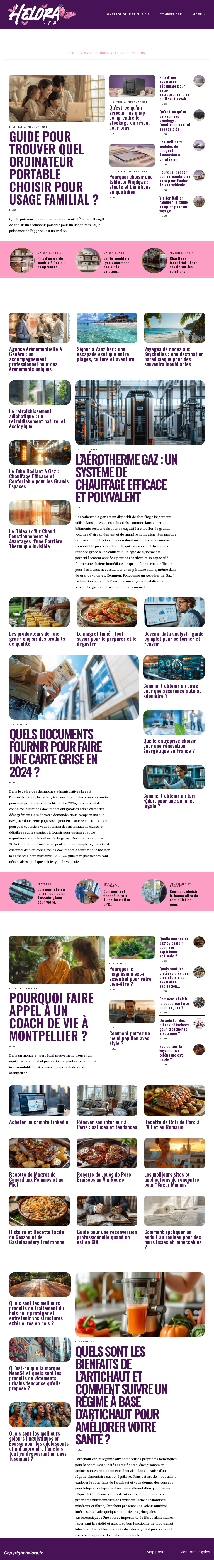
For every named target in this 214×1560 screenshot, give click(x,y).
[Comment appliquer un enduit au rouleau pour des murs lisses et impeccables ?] (174, 1211)
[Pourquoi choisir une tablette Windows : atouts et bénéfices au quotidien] (132, 155)
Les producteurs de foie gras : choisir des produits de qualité (37, 638)
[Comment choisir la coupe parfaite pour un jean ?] (199, 1002)
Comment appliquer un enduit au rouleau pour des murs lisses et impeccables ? (172, 1239)
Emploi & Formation (111, 885)
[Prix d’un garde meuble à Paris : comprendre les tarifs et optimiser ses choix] (22, 260)
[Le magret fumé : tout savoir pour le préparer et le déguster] (107, 612)
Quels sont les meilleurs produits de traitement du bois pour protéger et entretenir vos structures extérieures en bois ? (36, 1313)
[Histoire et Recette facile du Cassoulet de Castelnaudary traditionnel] (39, 1211)
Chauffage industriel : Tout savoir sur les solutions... (183, 264)
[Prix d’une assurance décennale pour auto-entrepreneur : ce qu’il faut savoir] (199, 81)
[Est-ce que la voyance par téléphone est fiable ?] (199, 1049)
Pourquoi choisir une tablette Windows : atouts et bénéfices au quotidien (131, 184)
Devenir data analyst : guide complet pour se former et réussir (173, 638)
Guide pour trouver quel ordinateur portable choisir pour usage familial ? (54, 167)
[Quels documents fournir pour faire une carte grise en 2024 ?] (74, 687)
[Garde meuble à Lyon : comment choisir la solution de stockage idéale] (88, 260)
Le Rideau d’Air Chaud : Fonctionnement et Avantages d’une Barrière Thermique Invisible (35, 538)
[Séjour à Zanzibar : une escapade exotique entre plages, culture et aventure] (107, 328)
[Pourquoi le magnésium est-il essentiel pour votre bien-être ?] (132, 947)
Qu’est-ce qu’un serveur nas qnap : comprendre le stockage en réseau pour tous (130, 117)
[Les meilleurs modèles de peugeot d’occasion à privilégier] (199, 145)
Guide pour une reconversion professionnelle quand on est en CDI (107, 1236)
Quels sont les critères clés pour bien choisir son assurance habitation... (174, 977)
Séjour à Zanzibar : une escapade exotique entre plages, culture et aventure (105, 354)
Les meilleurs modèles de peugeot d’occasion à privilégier (170, 150)
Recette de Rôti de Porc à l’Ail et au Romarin (172, 1124)
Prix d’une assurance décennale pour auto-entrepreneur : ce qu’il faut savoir (174, 88)
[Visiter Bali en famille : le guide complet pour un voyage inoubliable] (199, 201)
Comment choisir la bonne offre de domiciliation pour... (184, 897)
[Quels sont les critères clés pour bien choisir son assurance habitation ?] (199, 972)
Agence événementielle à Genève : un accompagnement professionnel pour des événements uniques (35, 359)
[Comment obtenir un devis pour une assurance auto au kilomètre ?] (174, 667)
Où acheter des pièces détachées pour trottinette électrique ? (174, 1026)
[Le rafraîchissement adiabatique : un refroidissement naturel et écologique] (40, 392)
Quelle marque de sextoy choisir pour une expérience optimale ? (174, 947)
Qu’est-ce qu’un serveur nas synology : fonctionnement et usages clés (175, 120)
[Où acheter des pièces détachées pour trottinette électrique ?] (199, 1023)
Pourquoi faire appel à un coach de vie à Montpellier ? (51, 1016)
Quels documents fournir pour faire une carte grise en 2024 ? (55, 752)
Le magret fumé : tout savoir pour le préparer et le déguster (107, 638)
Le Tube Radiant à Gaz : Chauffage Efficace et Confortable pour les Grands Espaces (39, 478)
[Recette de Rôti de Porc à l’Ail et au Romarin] (174, 1100)
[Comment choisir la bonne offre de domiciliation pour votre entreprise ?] (154, 891)
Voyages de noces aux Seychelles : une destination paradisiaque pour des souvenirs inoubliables (174, 356)
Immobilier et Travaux (180, 885)
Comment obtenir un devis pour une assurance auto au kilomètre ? (172, 690)
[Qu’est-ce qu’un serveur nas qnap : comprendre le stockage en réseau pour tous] (132, 86)
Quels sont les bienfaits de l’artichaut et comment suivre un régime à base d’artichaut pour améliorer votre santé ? (121, 1394)
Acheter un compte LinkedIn (38, 1121)
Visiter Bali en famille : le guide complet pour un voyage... (173, 204)
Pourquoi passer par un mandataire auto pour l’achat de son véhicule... (174, 178)
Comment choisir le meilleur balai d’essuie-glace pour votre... (51, 895)
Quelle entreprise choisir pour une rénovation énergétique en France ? (169, 745)
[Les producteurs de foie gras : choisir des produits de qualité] (39, 612)
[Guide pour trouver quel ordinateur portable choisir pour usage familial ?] (57, 99)
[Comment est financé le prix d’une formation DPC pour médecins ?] (88, 891)
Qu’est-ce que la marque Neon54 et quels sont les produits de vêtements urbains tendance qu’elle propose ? (35, 1378)
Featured (44, 884)
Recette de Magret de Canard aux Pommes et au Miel (36, 1179)
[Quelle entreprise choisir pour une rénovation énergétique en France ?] (174, 722)
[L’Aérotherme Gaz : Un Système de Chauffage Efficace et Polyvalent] (140, 412)
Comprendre (118, 963)
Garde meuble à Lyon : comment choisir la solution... (116, 264)
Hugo (13, 210)
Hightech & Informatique (128, 102)
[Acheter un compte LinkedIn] (39, 1100)
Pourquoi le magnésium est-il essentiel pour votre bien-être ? (130, 976)
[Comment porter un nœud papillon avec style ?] (132, 1011)
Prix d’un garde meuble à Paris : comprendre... (51, 262)
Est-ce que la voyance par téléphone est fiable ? (171, 1052)
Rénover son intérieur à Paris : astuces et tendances (107, 1124)
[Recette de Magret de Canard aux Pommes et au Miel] (39, 1153)
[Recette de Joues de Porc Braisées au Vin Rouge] (107, 1153)
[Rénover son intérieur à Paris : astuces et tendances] (107, 1100)
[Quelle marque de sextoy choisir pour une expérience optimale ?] (199, 942)
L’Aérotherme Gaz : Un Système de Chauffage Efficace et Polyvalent (126, 478)
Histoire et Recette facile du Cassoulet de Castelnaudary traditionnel (37, 1236)
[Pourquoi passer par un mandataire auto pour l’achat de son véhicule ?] (199, 175)
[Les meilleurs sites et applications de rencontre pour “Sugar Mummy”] (174, 1153)
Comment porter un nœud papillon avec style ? (129, 1038)
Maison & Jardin (49, 253)
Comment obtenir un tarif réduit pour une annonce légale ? (170, 800)
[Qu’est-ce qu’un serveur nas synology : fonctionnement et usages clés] (199, 115)
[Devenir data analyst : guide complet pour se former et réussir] (174, 612)
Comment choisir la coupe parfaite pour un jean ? (174, 1003)
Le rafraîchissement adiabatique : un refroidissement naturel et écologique (37, 418)
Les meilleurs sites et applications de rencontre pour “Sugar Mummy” (171, 1179)
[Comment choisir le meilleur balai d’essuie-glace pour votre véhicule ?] (22, 891)
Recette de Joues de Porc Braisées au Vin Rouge (104, 1177)
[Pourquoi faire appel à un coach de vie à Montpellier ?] (57, 960)
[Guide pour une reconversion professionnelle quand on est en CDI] (107, 1211)
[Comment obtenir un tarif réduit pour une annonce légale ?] (174, 777)
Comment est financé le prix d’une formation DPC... (116, 897)
